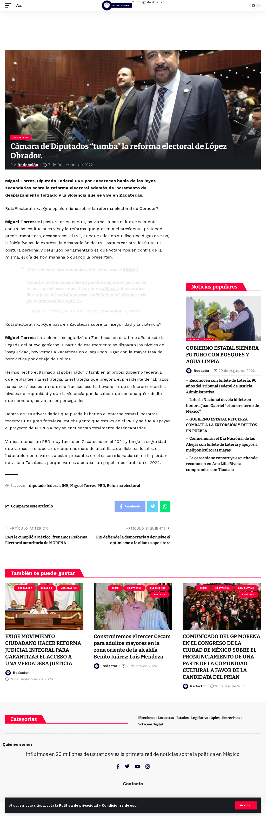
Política (159, 594)
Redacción (28, 164)
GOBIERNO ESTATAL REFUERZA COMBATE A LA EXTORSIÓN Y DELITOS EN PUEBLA (221, 425)
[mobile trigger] (9, 5)
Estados (194, 339)
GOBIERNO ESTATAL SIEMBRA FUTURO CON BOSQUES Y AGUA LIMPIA (222, 355)
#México (110, 288)
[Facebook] (118, 766)
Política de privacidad (78, 805)
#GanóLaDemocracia (71, 294)
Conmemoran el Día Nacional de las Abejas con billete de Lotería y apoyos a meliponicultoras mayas (221, 444)
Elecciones (158, 588)
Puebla (208, 339)
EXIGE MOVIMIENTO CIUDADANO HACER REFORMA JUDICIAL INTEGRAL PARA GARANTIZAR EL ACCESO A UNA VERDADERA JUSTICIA (43, 650)
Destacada (21, 137)
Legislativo (69, 588)
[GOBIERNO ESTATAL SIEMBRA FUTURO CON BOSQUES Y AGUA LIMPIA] (223, 318)
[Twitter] (127, 766)
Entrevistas (231, 718)
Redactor (202, 371)
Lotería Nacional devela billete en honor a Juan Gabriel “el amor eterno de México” (222, 405)
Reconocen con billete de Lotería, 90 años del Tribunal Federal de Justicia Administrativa (221, 386)
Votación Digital (150, 724)
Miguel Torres (83, 485)
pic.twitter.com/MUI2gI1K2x (54, 301)
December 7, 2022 (121, 311)
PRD (101, 485)
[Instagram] (147, 766)
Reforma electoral (123, 485)
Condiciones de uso (119, 805)
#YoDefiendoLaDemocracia (120, 294)
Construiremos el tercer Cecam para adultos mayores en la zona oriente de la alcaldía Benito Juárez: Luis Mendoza (132, 646)
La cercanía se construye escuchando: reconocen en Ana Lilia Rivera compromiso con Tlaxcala (222, 464)
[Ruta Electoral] (117, 5)
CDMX (115, 588)
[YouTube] (137, 766)
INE (65, 485)
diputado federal (44, 485)
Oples (215, 718)
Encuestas (166, 718)
